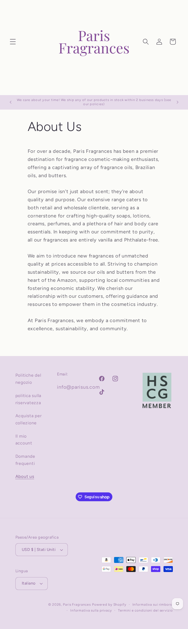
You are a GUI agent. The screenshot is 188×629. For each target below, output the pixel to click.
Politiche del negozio (28, 378)
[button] (13, 41)
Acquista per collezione (28, 419)
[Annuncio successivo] (177, 102)
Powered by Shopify (109, 604)
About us (24, 476)
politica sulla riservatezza (28, 399)
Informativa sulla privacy (91, 610)
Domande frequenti (25, 460)
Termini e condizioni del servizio (145, 610)
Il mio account (23, 439)
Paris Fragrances (77, 604)
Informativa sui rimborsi (152, 604)
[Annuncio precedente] (10, 102)
